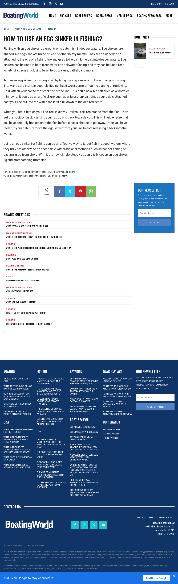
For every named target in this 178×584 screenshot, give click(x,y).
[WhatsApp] (91, 191)
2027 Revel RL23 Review (160, 52)
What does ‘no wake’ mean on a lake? (23, 258)
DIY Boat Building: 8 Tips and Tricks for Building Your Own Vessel (49, 464)
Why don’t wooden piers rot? (20, 291)
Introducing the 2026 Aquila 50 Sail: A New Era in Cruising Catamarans (84, 492)
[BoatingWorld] (20, 15)
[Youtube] (61, 3)
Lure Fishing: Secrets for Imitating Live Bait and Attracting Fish (50, 421)
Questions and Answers (29, 29)
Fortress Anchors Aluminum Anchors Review (117, 412)
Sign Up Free (155, 406)
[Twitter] (56, 3)
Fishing (52, 29)
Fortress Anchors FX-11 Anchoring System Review (117, 395)
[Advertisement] (156, 124)
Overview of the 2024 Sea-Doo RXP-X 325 (17, 405)
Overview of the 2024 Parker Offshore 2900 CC (17, 412)
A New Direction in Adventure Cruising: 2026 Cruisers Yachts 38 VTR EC (84, 447)
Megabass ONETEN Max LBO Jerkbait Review (117, 380)
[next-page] (11, 332)
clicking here (68, 172)
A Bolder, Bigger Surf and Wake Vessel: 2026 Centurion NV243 (84, 457)
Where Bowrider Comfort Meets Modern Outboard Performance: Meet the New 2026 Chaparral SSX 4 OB (84, 470)
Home (6, 29)
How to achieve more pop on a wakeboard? (26, 312)
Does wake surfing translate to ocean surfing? (29, 323)
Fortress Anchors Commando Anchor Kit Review (115, 404)
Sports (10, 244)
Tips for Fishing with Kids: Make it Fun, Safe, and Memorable (50, 381)
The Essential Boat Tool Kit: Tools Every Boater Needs (50, 454)
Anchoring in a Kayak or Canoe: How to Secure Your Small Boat (83, 409)
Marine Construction (19, 222)
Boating (11, 255)
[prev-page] (5, 332)
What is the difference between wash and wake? (28, 269)
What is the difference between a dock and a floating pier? (34, 236)
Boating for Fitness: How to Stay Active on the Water (83, 391)
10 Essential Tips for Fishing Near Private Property (48, 401)
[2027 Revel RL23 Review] (140, 51)
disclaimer (14, 176)
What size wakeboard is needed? (21, 302)
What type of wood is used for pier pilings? (27, 226)
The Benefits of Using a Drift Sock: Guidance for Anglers (50, 411)
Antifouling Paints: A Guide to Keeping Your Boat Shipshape (51, 485)
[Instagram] (50, 3)
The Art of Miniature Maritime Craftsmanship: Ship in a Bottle (50, 475)
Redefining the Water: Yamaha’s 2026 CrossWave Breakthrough (84, 482)
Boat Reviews (157, 49)
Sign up (154, 222)
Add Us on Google (156, 578)
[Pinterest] (80, 191)
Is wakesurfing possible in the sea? (23, 280)
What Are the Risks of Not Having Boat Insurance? (17, 387)
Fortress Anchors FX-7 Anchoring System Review (117, 387)
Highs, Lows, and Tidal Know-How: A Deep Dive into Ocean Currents (49, 391)
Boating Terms (15, 266)
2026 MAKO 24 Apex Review (84, 432)
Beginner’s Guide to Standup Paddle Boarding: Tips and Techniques (84, 381)
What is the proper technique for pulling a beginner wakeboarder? (38, 247)
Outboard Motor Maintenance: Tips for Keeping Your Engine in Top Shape (51, 443)
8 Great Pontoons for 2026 (15, 380)
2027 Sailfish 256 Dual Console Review (82, 438)
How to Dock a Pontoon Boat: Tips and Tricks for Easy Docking (17, 396)
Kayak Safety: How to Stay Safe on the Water (84, 400)
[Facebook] (44, 3)
